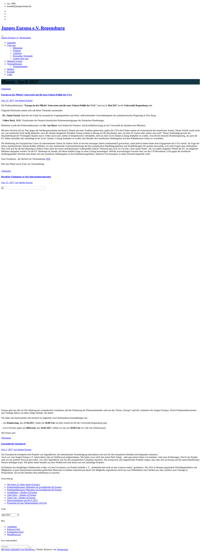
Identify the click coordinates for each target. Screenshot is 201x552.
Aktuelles (11, 42)
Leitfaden (17, 53)
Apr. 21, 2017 (7, 182)
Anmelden (12, 526)
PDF (48, 159)
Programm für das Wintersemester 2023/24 (27, 503)
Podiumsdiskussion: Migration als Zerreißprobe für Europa (34, 487)
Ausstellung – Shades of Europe (22, 492)
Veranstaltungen (14, 64)
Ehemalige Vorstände (23, 56)
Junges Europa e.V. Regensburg (33, 28)
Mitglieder (18, 48)
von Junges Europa (24, 100)
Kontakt (11, 72)
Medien (10, 69)
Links (9, 74)
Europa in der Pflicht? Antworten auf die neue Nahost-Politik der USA (36, 94)
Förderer (17, 50)
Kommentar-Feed (15, 532)
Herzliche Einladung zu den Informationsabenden (26, 176)
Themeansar (62, 549)
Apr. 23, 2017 (7, 100)
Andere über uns (20, 58)
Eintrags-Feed (13, 529)
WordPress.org (14, 534)
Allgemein (6, 89)
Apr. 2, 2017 (7, 449)
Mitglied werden (14, 61)
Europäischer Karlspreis (13, 444)
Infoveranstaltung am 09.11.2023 (22, 500)
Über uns (11, 45)
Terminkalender (20, 66)
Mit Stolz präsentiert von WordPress (18, 549)
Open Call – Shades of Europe (21, 497)
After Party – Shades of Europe (21, 495)
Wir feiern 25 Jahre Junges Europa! (23, 484)
